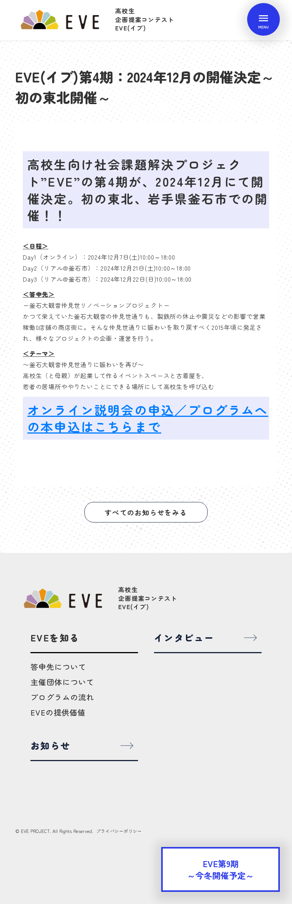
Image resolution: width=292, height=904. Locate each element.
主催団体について (62, 681)
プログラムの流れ (62, 697)
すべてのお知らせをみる (146, 512)
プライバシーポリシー (119, 831)
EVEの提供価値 (58, 712)
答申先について (58, 666)
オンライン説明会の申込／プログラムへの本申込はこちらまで (147, 418)
